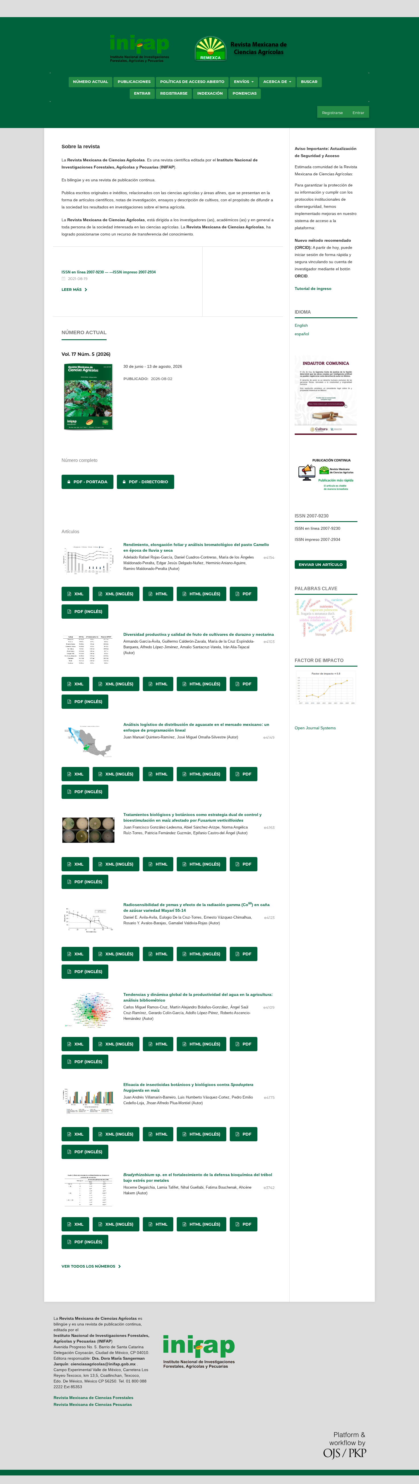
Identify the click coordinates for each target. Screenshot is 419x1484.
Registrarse (174, 93)
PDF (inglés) (87, 611)
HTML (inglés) (204, 593)
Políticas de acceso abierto (192, 81)
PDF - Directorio (142, 481)
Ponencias (245, 93)
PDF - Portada (84, 481)
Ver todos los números (88, 1266)
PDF (246, 593)
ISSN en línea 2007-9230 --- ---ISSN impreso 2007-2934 (109, 272)
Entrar (142, 93)
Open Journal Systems (315, 728)
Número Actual (90, 81)
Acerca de (275, 81)
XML (78, 593)
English (301, 325)
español (302, 334)
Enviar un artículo (321, 564)
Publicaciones (134, 81)
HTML (160, 593)
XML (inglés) (118, 593)
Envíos (242, 81)
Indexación (210, 93)
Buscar (309, 81)
